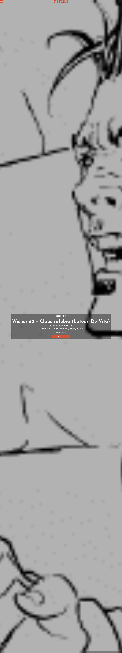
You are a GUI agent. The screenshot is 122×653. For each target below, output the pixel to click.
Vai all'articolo (60, 336)
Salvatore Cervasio (67, 325)
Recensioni (61, 316)
